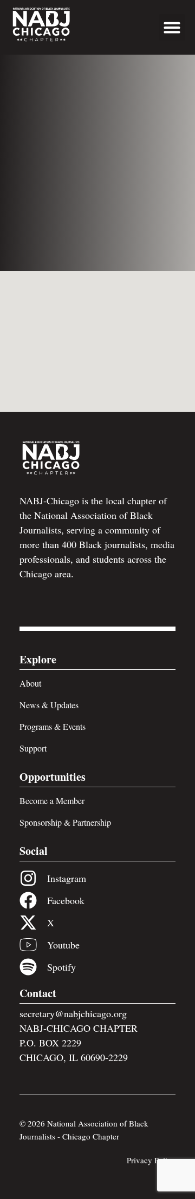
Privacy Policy (151, 1160)
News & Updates (49, 704)
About (30, 683)
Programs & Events (53, 726)
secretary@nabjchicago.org (73, 1013)
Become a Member (52, 800)
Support (33, 748)
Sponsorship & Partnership (65, 822)
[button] (172, 27)
